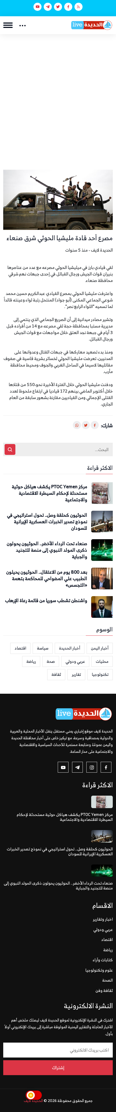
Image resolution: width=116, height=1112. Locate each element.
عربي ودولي (75, 661)
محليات (102, 661)
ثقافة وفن (104, 990)
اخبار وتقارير (103, 919)
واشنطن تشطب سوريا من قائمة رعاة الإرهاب (46, 600)
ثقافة (56, 674)
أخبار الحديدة (69, 648)
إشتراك (58, 1067)
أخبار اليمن (99, 648)
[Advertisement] (58, 95)
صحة (51, 661)
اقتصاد (20, 648)
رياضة (31, 661)
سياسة (42, 648)
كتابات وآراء (103, 959)
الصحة (107, 980)
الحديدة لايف (33, 1100)
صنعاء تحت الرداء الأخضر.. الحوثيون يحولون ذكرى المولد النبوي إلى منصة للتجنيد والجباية (47, 550)
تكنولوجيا (100, 674)
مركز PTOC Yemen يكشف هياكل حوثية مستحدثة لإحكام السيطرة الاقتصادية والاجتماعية (49, 493)
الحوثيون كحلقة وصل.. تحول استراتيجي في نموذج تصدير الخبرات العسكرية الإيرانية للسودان (47, 521)
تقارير (76, 674)
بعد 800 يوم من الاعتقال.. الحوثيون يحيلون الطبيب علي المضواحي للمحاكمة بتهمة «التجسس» (46, 578)
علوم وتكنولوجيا (99, 970)
